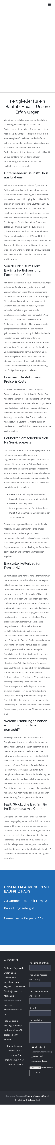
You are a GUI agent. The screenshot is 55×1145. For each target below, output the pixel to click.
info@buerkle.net (13, 1000)
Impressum (10, 1096)
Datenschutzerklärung (42, 1051)
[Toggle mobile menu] (49, 4)
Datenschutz (20, 1096)
